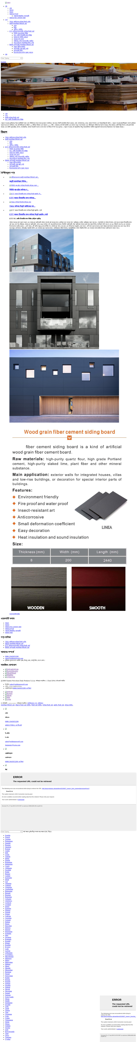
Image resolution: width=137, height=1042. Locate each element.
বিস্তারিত (17, 614)
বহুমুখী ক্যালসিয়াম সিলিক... (18, 181)
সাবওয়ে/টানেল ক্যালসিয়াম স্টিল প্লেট (24, 43)
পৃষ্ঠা (6, 6)
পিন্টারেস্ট (13, 673)
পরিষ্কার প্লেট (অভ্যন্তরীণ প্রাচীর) (23, 41)
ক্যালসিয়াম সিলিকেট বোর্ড (8, 705)
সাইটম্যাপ (40, 703)
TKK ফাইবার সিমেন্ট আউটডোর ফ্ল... (22, 206)
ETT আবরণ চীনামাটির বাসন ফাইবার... (22, 198)
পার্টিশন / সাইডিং (18, 29)
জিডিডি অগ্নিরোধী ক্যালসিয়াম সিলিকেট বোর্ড (21, 45)
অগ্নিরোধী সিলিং (18, 50)
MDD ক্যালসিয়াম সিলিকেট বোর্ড (14, 644)
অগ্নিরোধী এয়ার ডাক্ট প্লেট (21, 48)
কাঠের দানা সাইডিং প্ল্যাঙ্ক (21, 37)
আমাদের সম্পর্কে (13, 14)
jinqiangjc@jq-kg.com (12, 745)
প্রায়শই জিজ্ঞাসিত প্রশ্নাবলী (21, 16)
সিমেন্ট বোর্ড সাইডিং (36, 705)
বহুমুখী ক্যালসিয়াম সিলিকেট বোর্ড (18, 23)
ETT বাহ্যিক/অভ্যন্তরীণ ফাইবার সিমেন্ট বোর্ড (21, 31)
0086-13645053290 (12, 656)
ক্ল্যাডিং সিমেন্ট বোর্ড (59, 705)
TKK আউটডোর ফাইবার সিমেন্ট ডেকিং (20, 22)
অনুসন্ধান (12, 614)
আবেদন (11, 10)
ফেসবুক (13, 677)
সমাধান (11, 12)
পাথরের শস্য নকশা (19, 39)
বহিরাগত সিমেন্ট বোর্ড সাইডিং (23, 705)
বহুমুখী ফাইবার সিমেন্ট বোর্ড (12, 117)
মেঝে (15, 25)
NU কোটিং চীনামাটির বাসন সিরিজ (23, 35)
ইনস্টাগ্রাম (15, 669)
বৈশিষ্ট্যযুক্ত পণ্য (32, 703)
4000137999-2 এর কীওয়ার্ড (13, 725)
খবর (6, 54)
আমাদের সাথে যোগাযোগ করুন (17, 18)
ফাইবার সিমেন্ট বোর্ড (48, 705)
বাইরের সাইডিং (69, 705)
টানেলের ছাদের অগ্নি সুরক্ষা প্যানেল (23, 52)
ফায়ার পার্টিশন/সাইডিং (19, 47)
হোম (10, 8)
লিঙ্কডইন (15, 671)
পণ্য (6, 20)
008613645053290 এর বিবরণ (22, 688)
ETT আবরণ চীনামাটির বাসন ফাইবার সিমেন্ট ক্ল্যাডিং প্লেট (28, 214)
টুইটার (11, 675)
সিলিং (15, 27)
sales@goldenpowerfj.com (14, 658)
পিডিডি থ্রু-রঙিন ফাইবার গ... (19, 189)
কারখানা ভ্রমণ (9, 633)
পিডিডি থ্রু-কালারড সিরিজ (21, 33)
